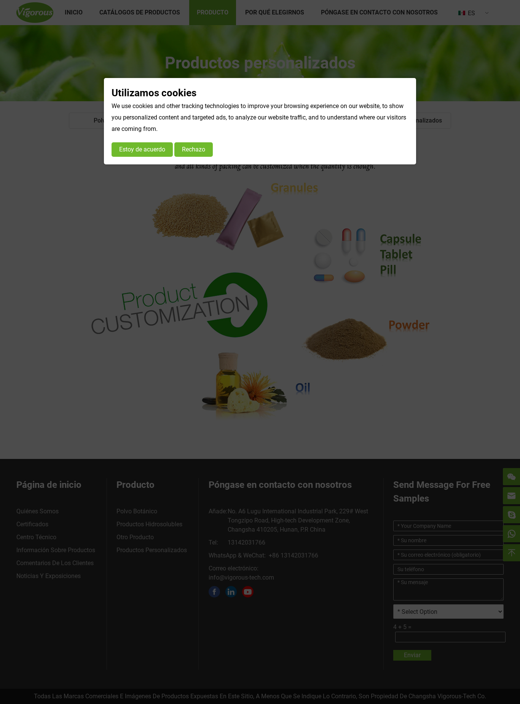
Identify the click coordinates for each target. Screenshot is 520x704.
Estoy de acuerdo (142, 149)
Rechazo (193, 149)
